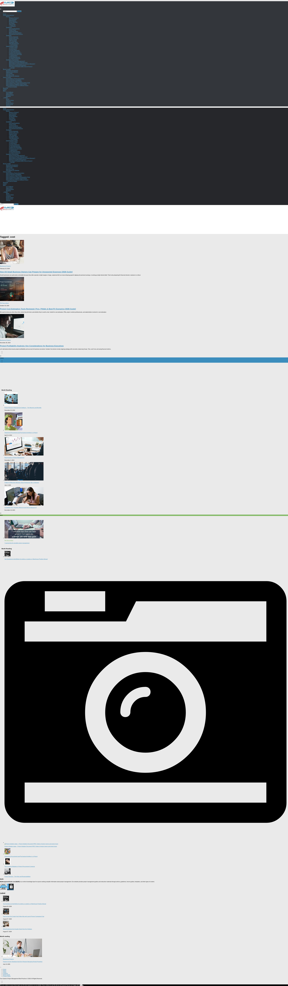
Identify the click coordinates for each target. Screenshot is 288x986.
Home (4, 14)
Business (5, 88)
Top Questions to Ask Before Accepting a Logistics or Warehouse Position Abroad (26, 559)
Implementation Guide (12, 46)
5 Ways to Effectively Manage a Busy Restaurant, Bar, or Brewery (21, 482)
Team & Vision (10, 100)
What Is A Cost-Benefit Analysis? (17, 65)
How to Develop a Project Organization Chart (18, 82)
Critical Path (12, 24)
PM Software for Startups (12, 76)
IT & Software (9, 92)
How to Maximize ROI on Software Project (17, 85)
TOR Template (13, 41)
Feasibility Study (13, 42)
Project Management (8, 15)
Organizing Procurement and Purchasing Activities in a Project (21, 432)
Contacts (8, 101)
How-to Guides (7, 77)
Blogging (8, 96)
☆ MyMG (5, 97)
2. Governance (13, 49)
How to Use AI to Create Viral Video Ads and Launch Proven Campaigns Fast (23, 916)
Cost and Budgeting (14, 28)
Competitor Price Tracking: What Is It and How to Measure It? (20, 507)
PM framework (10, 95)
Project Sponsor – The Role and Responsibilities (17, 876)
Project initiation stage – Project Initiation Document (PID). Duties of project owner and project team (30, 846)
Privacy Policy (10, 103)
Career (5, 89)
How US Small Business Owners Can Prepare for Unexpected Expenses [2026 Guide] (36, 272)
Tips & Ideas (9, 93)
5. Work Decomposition (15, 53)
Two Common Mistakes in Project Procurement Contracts (19, 866)
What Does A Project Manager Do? (18, 62)
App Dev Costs (10, 74)
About (7, 99)
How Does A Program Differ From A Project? (20, 66)
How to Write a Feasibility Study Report (16, 84)
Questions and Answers (12, 59)
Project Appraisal (13, 36)
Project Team (12, 30)
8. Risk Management (14, 57)
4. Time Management (14, 51)
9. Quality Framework (14, 58)
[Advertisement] (45, 223)
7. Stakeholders (13, 55)
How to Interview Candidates (13, 80)
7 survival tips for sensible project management (16, 543)
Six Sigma (11, 23)
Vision (4, 972)
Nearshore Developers (12, 70)
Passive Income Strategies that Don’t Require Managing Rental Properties (22, 961)
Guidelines (9, 27)
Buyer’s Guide (7, 69)
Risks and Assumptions (15, 32)
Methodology (12, 20)
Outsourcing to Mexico (12, 72)
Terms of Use (9, 104)
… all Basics (12, 26)
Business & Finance (5, 266)
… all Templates (13, 45)
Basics (8, 16)
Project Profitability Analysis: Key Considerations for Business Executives (32, 346)
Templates (8, 35)
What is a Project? (14, 18)
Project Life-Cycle (13, 38)
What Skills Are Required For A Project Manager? (22, 63)
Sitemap (8, 105)
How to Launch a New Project (14, 81)
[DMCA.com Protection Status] (10, 890)
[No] (83, 985)
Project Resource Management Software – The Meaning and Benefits (22, 407)
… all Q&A (12, 68)
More (4, 90)
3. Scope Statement (14, 50)
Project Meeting (13, 22)
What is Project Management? (17, 61)
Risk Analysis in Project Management (14, 457)
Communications (13, 31)
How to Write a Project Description (15, 78)
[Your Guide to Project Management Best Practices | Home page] (7, 6)
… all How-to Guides (11, 86)
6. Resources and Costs (15, 54)
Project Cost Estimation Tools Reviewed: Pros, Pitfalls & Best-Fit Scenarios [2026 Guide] (38, 309)
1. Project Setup (13, 47)
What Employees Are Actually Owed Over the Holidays (17, 929)
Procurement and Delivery (16, 34)
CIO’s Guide (9, 73)
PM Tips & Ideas (4, 303)
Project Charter (13, 39)
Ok (81, 985)
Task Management (14, 43)
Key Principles (13, 19)
